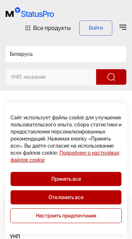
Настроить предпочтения (66, 216)
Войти (96, 28)
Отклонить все (66, 197)
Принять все (66, 179)
